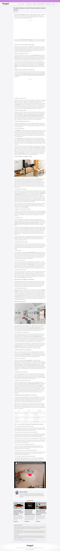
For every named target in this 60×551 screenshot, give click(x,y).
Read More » (16, 521)
